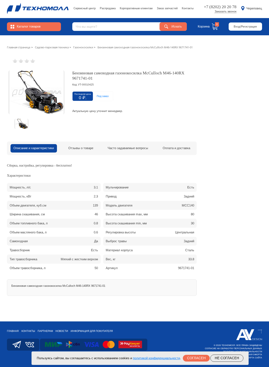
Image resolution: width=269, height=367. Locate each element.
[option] (36, 92)
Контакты (188, 8)
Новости (61, 331)
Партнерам (45, 331)
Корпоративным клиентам (136, 8)
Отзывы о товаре (80, 148)
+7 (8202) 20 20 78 (220, 6)
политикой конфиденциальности (156, 358)
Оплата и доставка (176, 148)
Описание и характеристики (33, 148)
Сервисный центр (85, 8)
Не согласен (227, 358)
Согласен (196, 358)
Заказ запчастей (167, 8)
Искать (176, 26)
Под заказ (103, 96)
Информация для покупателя (92, 331)
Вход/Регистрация (245, 26)
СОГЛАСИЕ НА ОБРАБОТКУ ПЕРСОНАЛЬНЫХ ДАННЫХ (233, 348)
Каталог (29, 26)
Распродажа (108, 8)
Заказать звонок (225, 11)
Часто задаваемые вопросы (128, 148)
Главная (13, 331)
